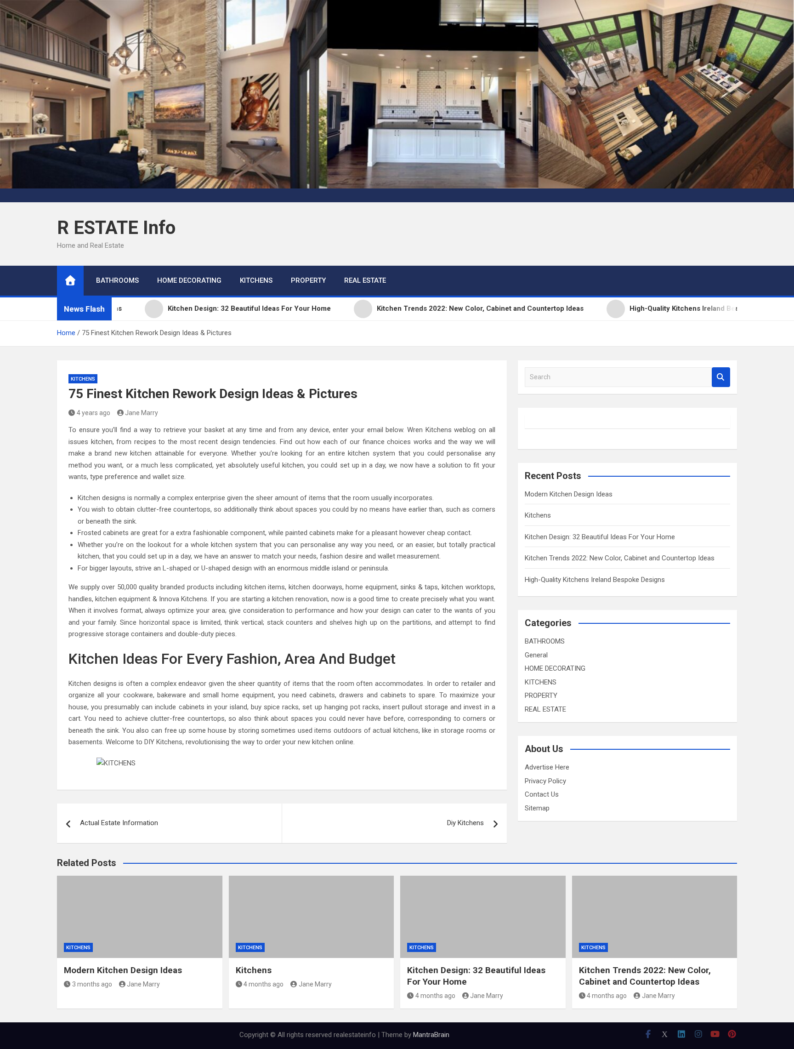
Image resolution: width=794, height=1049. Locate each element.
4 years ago (93, 412)
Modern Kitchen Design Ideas (569, 494)
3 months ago (92, 984)
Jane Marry (141, 412)
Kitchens (538, 515)
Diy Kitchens (465, 823)
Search (721, 377)
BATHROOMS (117, 280)
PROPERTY (308, 280)
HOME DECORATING (189, 280)
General (536, 655)
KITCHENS (256, 280)
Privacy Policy (545, 781)
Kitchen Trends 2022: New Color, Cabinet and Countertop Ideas (620, 558)
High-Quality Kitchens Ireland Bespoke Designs (595, 580)
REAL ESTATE (365, 280)
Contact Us (542, 794)
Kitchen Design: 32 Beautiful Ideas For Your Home (600, 537)
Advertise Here (547, 767)
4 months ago (264, 984)
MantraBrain (431, 1035)
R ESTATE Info (116, 228)
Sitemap (537, 808)
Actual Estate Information (119, 823)
